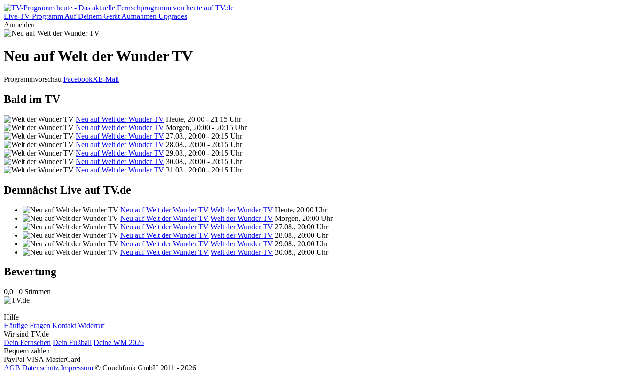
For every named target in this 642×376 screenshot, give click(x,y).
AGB (12, 368)
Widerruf (91, 325)
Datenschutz (40, 368)
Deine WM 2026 (119, 342)
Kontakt (64, 325)
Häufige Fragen (27, 325)
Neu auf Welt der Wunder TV (120, 119)
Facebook (78, 79)
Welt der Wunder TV (242, 210)
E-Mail (108, 79)
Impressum (77, 368)
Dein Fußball (72, 342)
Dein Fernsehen (27, 342)
